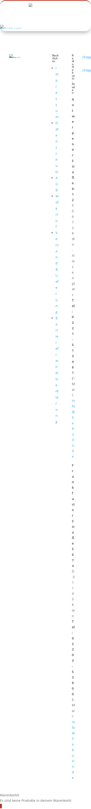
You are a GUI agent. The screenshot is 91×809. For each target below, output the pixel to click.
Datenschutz (57, 147)
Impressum (57, 92)
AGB (57, 184)
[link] (8, 28)
